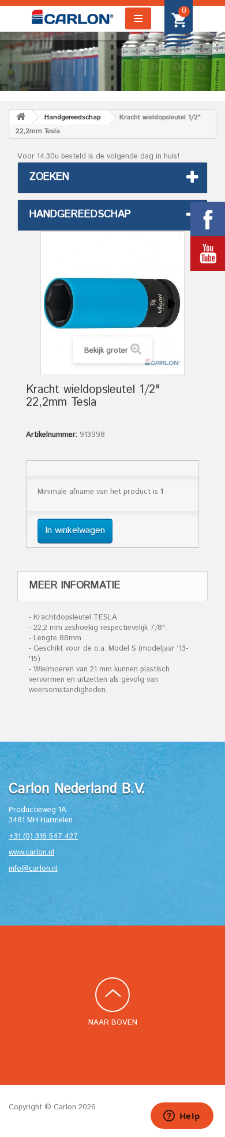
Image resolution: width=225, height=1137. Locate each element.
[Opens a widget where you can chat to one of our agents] (181, 1116)
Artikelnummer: (51, 435)
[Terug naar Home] (21, 117)
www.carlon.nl (31, 852)
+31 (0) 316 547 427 (43, 836)
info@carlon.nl (33, 868)
